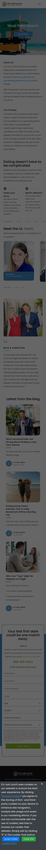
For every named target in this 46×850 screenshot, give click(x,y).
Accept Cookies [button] (10, 839)
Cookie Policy (9, 843)
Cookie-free (29, 839)
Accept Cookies (11, 796)
